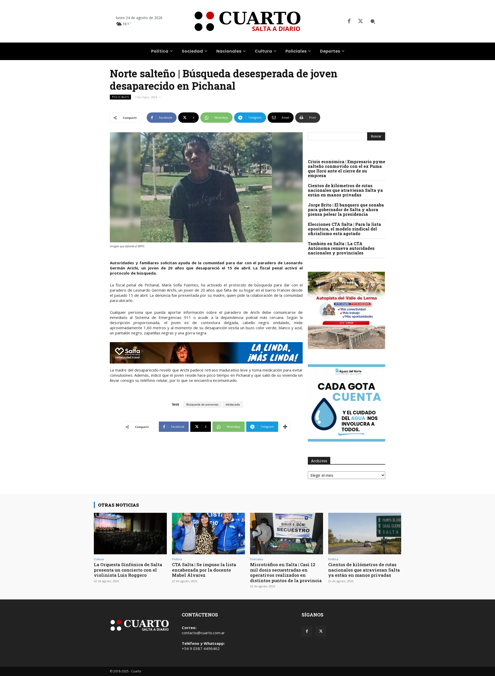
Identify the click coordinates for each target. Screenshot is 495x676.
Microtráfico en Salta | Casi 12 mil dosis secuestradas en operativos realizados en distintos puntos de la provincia (286, 572)
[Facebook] (349, 21)
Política (177, 559)
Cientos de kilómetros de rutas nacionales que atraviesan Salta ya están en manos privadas (345, 190)
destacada (233, 404)
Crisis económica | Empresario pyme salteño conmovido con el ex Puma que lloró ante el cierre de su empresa (346, 168)
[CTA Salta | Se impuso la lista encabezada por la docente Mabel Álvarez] (208, 533)
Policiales (120, 97)
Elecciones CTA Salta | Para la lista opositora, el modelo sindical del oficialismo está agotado (344, 228)
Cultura (99, 559)
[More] (285, 427)
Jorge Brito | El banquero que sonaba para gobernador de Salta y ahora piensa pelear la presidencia (346, 209)
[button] (373, 21)
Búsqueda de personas (202, 404)
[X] (360, 21)
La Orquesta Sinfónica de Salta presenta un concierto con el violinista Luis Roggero (128, 570)
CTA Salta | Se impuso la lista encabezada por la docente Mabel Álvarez (204, 570)
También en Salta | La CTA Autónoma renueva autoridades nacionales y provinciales (341, 248)
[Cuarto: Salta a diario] (247, 21)
